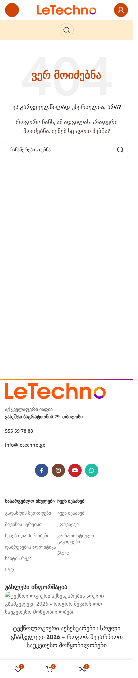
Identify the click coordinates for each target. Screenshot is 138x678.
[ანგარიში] (121, 10)
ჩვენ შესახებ (70, 513)
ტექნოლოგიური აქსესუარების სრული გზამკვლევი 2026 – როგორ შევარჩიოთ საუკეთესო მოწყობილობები (67, 636)
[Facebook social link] (41, 470)
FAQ (9, 569)
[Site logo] (67, 9)
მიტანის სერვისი (23, 524)
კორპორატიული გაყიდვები (75, 538)
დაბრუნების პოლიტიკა (30, 547)
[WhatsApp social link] (91, 470)
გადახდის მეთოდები (28, 513)
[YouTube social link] (75, 470)
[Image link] (55, 390)
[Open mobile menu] (12, 10)
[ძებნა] (66, 30)
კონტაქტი (68, 524)
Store (63, 553)
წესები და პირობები (27, 535)
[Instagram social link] (58, 470)
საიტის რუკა (18, 558)
